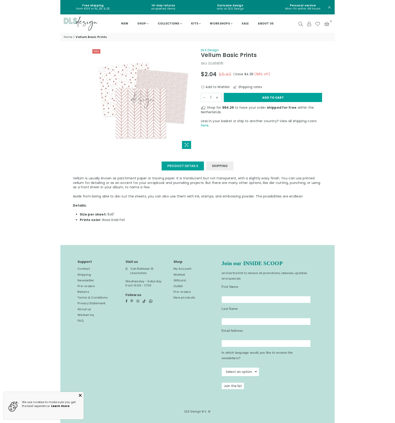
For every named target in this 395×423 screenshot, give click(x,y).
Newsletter (85, 280)
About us (266, 23)
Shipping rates (250, 87)
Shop (141, 23)
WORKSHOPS (220, 23)
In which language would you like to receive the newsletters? (257, 355)
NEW (124, 23)
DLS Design (210, 50)
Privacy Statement (91, 303)
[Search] (300, 23)
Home (68, 37)
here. (205, 125)
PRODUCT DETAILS (182, 166)
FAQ (80, 320)
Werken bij (85, 315)
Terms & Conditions (92, 297)
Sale (96, 51)
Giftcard (179, 280)
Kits (194, 23)
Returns (83, 292)
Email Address (232, 330)
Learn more (60, 406)
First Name (230, 286)
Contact (83, 269)
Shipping (84, 274)
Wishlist (179, 274)
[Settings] (309, 23)
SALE (245, 23)
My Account (182, 269)
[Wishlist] (317, 23)
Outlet (178, 286)
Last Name (230, 308)
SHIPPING (220, 166)
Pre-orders (86, 286)
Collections (168, 23)
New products (184, 297)
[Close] (80, 395)
